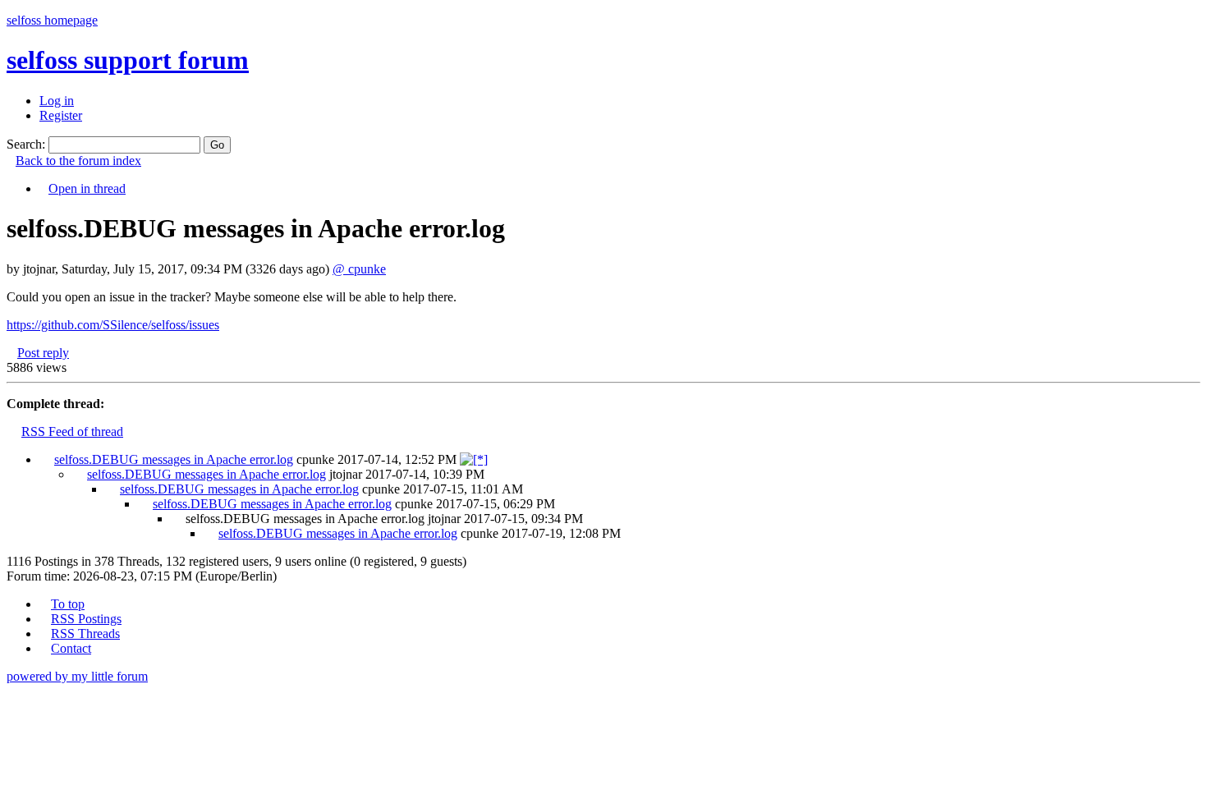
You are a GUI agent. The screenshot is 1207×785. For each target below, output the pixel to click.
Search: (26, 144)
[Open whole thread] (474, 459)
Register (60, 115)
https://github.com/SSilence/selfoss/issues (113, 325)
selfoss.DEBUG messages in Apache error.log (173, 459)
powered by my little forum (77, 676)
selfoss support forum (128, 60)
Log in (56, 101)
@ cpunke (359, 269)
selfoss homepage (52, 20)
